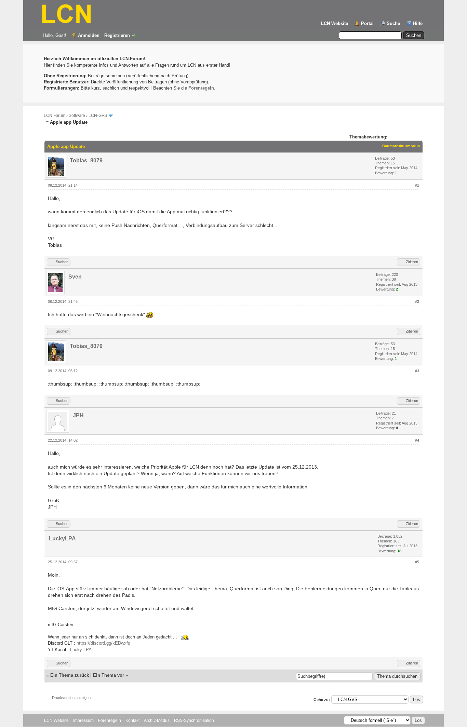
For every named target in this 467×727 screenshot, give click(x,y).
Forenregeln (109, 720)
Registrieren (117, 35)
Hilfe (418, 23)
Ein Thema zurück (69, 675)
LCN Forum (54, 115)
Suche (393, 23)
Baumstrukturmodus (401, 146)
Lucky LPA (81, 649)
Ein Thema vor (108, 675)
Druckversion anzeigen (71, 698)
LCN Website (334, 23)
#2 (417, 301)
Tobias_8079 (86, 160)
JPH (78, 415)
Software (77, 115)
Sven (75, 277)
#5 (417, 562)
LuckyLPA (62, 538)
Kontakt (132, 720)
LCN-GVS (98, 115)
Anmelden (88, 35)
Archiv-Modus (157, 720)
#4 (417, 440)
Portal (367, 23)
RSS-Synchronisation (194, 720)
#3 (417, 371)
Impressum (83, 720)
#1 (417, 185)
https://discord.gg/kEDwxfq (103, 643)
